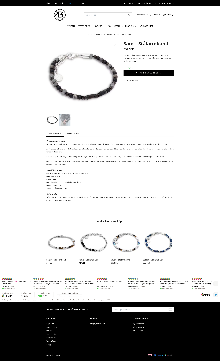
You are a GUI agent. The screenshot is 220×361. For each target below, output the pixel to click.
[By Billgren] (78, 14)
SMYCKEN (99, 29)
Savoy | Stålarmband (120, 263)
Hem (89, 37)
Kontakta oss (51, 341)
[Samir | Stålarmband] (61, 245)
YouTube (139, 334)
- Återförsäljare (52, 337)
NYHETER (71, 29)
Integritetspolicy (52, 330)
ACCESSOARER (114, 29)
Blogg (48, 348)
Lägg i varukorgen (150, 76)
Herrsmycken (98, 37)
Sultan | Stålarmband (153, 263)
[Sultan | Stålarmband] (158, 245)
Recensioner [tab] (73, 137)
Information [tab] (55, 137)
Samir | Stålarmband (56, 263)
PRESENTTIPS (84, 29)
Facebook (140, 327)
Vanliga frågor (51, 344)
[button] (92, 29)
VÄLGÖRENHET (146, 29)
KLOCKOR (129, 29)
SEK (83, 3)
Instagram (140, 330)
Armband (110, 37)
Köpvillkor (50, 327)
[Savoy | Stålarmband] (126, 245)
